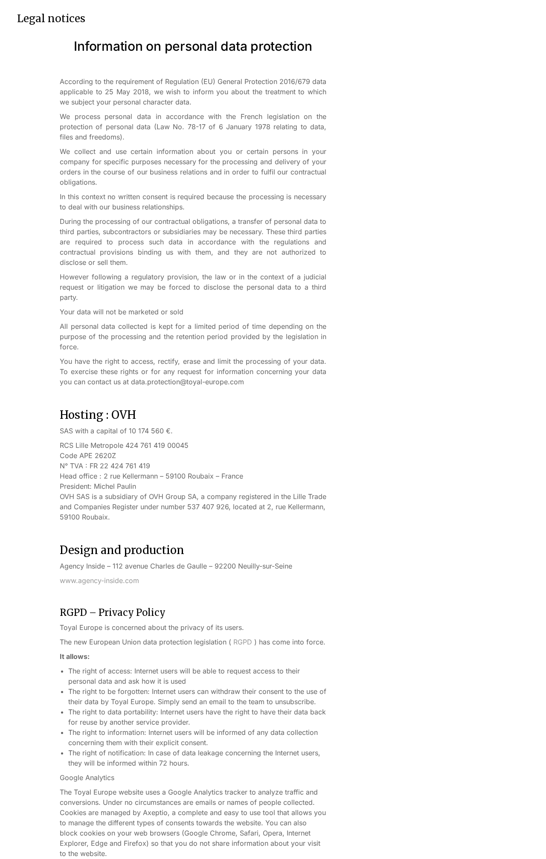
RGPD (242, 642)
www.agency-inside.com (99, 580)
